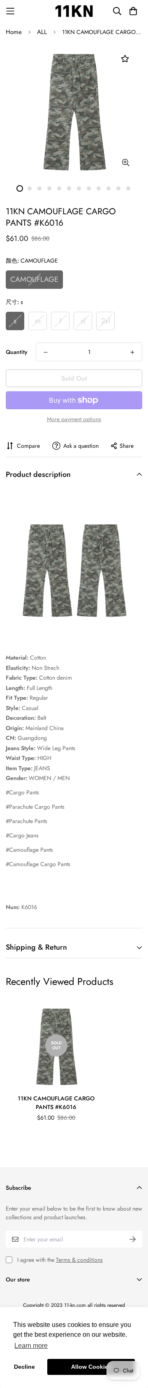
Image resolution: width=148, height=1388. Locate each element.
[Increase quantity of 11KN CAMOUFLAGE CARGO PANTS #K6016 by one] (132, 352)
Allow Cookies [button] (91, 1366)
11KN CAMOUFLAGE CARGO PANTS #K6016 (56, 1102)
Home (14, 31)
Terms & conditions (79, 1260)
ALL (42, 31)
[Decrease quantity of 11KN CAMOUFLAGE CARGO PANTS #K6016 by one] (45, 352)
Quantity (17, 352)
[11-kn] (74, 11)
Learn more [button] (31, 1345)
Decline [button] (24, 1366)
